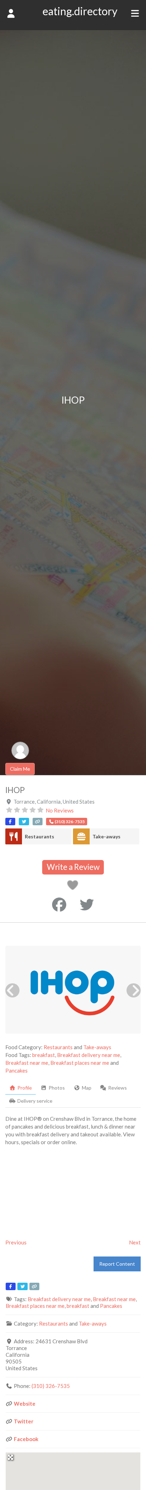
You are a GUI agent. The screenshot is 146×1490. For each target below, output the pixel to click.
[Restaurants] (13, 836)
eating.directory (80, 11)
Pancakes (16, 1070)
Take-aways (106, 836)
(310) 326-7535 (51, 1386)
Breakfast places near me (79, 1062)
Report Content (117, 1264)
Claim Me (20, 769)
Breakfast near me (26, 1062)
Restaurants (39, 836)
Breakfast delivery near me (88, 1055)
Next (135, 1242)
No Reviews (60, 810)
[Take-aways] (81, 836)
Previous (16, 1242)
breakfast (43, 1055)
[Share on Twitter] (87, 904)
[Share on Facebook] (59, 904)
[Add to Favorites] (74, 887)
